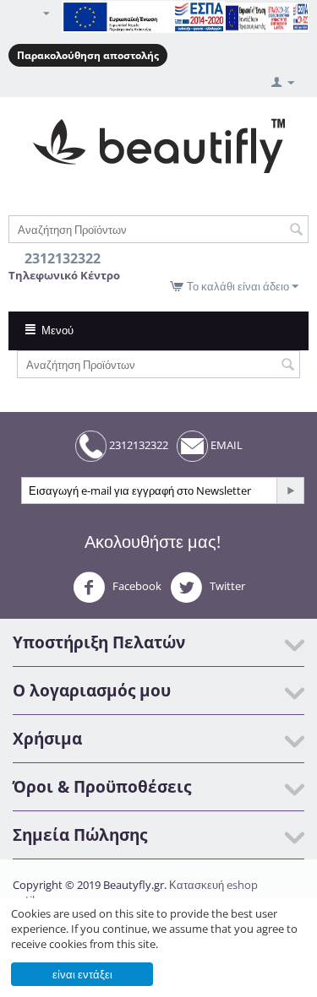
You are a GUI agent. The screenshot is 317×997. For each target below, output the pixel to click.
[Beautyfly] (158, 144)
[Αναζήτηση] (295, 230)
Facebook (135, 585)
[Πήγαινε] (289, 490)
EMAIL (225, 444)
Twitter (226, 585)
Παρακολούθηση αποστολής (88, 55)
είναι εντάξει (82, 974)
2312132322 (137, 444)
